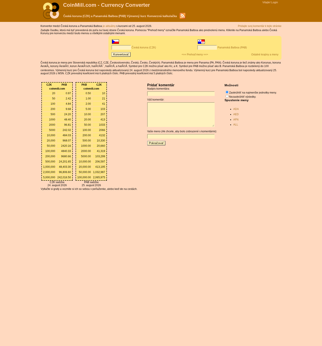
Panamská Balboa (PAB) (232, 47)
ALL (235, 124)
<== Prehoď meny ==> (195, 54)
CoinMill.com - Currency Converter (106, 5)
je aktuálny (109, 26)
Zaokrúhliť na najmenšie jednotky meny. (253, 92)
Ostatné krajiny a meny (264, 54)
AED (236, 114)
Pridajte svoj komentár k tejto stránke (259, 26)
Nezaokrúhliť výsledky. (242, 96)
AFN (236, 119)
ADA (236, 109)
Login (274, 2)
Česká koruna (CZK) (144, 47)
